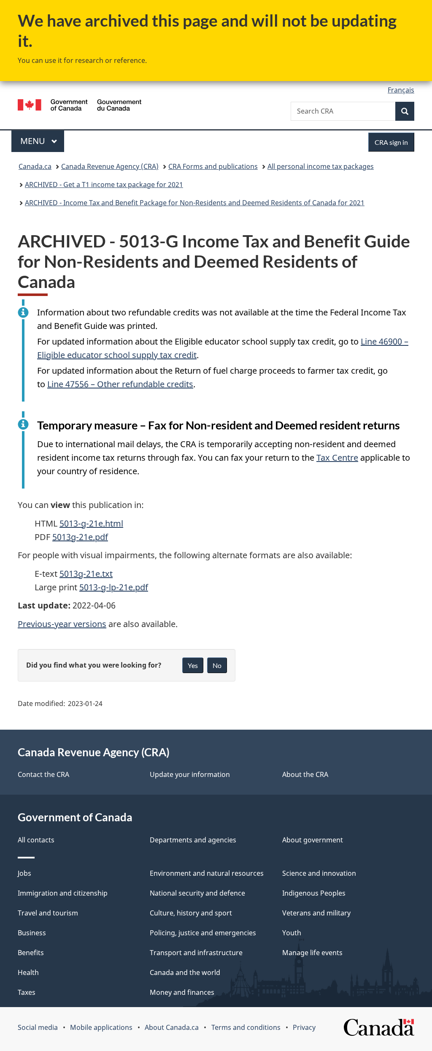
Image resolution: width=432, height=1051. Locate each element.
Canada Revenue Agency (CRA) (110, 166)
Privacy (304, 1027)
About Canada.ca (172, 1027)
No (217, 665)
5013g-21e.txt (86, 573)
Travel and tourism (48, 913)
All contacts (36, 840)
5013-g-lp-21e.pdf (113, 587)
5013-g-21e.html (91, 523)
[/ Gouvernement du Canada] (79, 106)
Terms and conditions (246, 1027)
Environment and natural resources (207, 873)
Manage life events (312, 952)
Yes (193, 665)
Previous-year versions (62, 624)
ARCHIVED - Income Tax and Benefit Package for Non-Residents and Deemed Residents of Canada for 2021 (194, 202)
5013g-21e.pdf (80, 537)
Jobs (24, 873)
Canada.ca (35, 166)
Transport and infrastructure (196, 952)
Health (28, 972)
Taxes (26, 992)
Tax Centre (337, 457)
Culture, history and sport (191, 913)
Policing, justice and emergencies (203, 932)
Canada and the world (185, 972)
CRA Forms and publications (213, 166)
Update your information (190, 774)
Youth (291, 932)
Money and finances (182, 992)
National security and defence (197, 893)
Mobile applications (101, 1027)
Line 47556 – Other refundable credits (120, 384)
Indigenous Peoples (314, 893)
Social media (38, 1027)
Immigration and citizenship (63, 893)
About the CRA (305, 774)
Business (32, 932)
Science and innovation (319, 873)
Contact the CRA (43, 774)
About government (312, 840)
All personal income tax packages (320, 166)
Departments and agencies (193, 840)
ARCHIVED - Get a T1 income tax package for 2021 (104, 184)
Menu (33, 141)
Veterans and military (316, 913)
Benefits (31, 952)
